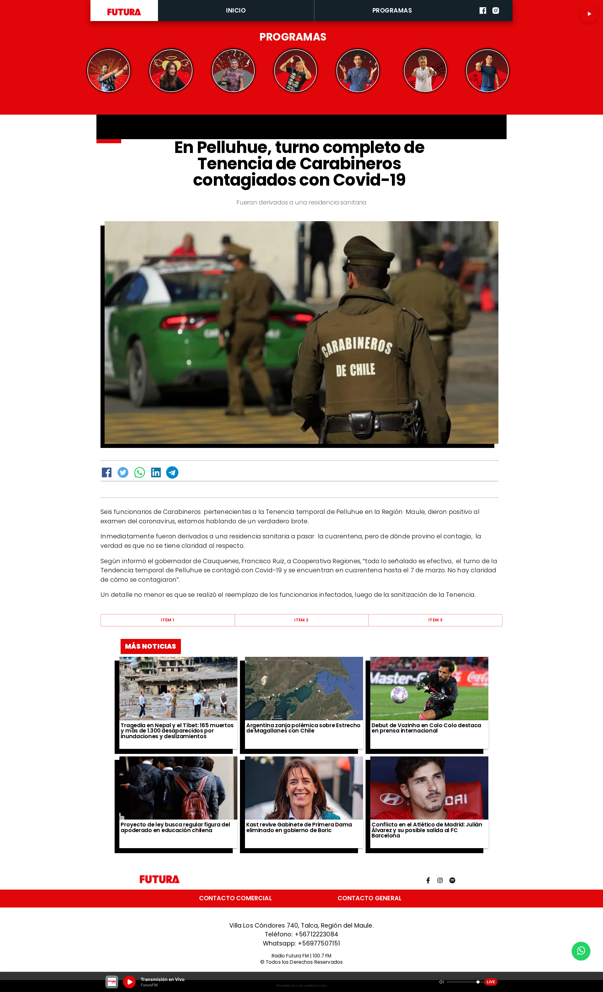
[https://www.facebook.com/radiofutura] (483, 19)
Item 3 (435, 620)
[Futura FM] (109, 71)
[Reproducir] (589, 14)
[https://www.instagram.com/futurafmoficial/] (496, 19)
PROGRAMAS (392, 10)
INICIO (236, 10)
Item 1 (167, 620)
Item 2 (301, 620)
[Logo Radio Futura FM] (124, 15)
